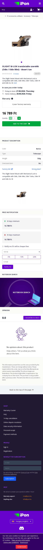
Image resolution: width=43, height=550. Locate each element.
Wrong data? (36, 169)
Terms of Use (25, 472)
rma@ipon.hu (27, 496)
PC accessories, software (15, 16)
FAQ (5, 414)
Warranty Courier (10, 410)
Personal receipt (9, 430)
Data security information (13, 426)
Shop (3, 10)
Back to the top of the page (20, 390)
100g (39, 158)
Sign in (6, 447)
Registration (8, 451)
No (40, 163)
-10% (21, 257)
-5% (8, 257)
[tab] (21, 62)
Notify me (7, 267)
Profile (6, 443)
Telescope (34, 16)
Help (5, 487)
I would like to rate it (32, 318)
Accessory (26, 16)
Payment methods (10, 434)
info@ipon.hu (27, 499)
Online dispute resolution (12, 422)
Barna (38, 149)
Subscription (9, 479)
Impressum (24, 542)
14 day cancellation (10, 418)
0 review (16, 74)
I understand (21, 547)
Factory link (6, 169)
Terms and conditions (11, 542)
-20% (34, 257)
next (15, 83)
